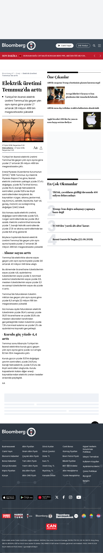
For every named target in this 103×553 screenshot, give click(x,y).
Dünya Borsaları (9, 465)
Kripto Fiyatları (8, 470)
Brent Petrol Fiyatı (71, 456)
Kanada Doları (49, 475)
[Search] (94, 45)
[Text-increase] (35, 148)
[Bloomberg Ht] (44, 516)
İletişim (86, 481)
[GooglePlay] (26, 497)
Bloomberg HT (8, 73)
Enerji (18, 73)
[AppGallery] (44, 497)
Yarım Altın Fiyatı (30, 465)
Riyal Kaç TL (48, 470)
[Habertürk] (6, 516)
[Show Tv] (84, 516)
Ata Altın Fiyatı (28, 470)
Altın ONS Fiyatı (29, 475)
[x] (56, 497)
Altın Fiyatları (28, 446)
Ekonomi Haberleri (10, 456)
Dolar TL (46, 456)
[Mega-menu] (99, 45)
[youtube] (78, 497)
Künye (5, 475)
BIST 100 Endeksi (70, 465)
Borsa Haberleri (9, 461)
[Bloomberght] (19, 45)
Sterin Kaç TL (48, 465)
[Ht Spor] (29, 516)
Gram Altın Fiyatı (30, 451)
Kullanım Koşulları (91, 461)
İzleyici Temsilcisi (91, 456)
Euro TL (46, 461)
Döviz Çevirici (49, 451)
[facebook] (64, 497)
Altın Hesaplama (70, 470)
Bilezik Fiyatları (69, 461)
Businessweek (8, 446)
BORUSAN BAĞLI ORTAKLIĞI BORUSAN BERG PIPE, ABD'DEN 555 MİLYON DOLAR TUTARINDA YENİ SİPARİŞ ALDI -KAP (54, 55)
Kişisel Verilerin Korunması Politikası (89, 449)
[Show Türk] (91, 516)
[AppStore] (9, 497)
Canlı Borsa (68, 446)
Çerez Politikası (90, 471)
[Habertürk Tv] (18, 516)
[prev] (94, 56)
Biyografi (87, 476)
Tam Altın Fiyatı (29, 461)
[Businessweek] (67, 516)
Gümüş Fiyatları (70, 451)
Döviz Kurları (48, 446)
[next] (100, 56)
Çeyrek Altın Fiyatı (30, 456)
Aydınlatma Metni (91, 466)
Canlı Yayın (7, 451)
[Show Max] (99, 516)
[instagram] (70, 497)
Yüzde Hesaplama (71, 475)
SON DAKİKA (9, 55)
